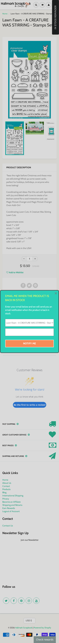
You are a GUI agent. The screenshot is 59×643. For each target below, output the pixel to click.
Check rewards (44, 639)
